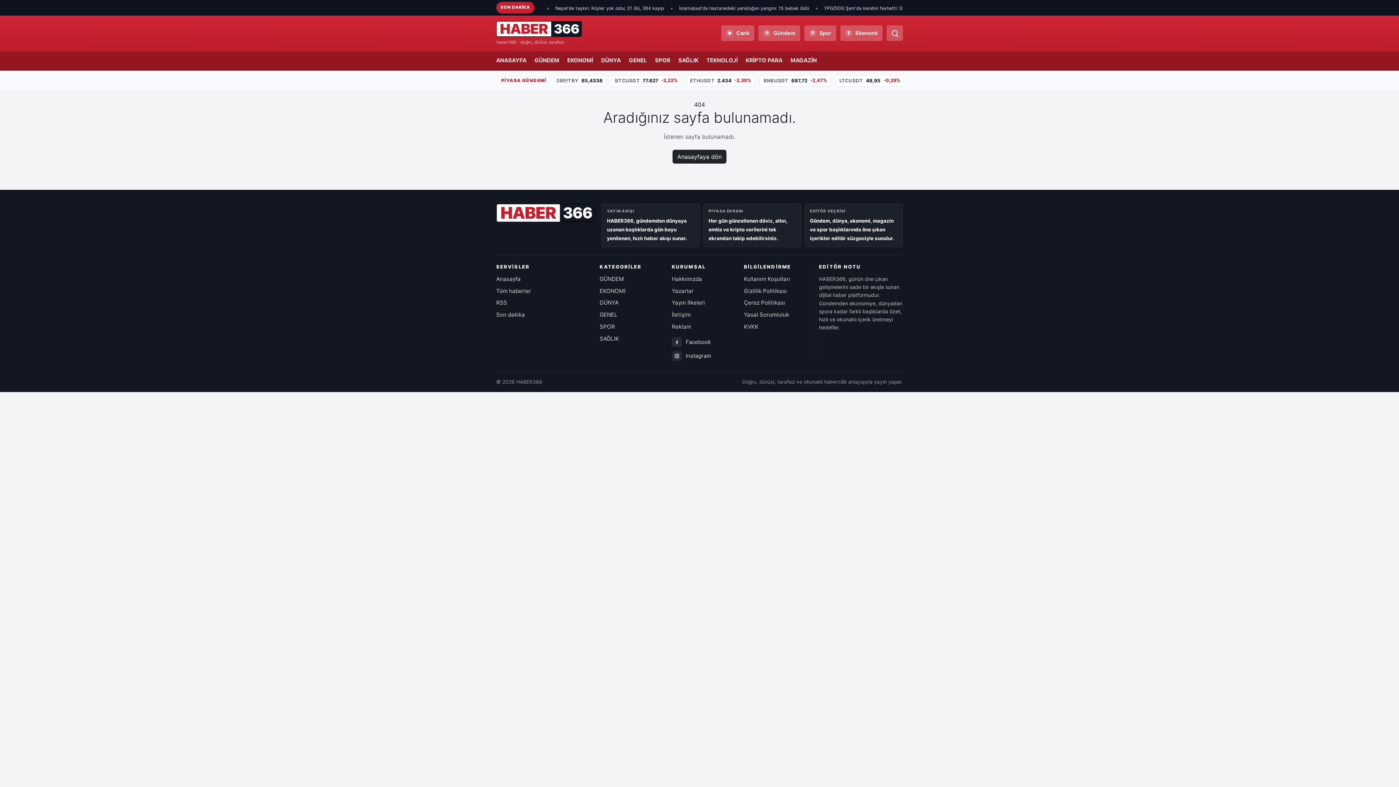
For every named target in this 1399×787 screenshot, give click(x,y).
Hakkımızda (687, 278)
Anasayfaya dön (699, 156)
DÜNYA (611, 60)
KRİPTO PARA (764, 60)
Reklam (681, 326)
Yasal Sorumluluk (766, 314)
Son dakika (510, 314)
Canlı (742, 33)
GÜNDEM (546, 60)
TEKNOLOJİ (722, 60)
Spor (821, 33)
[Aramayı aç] (895, 33)
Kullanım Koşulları (767, 278)
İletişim (681, 314)
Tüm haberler (513, 290)
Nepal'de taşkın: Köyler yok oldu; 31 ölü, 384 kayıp (576, 8)
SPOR (662, 60)
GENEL (638, 60)
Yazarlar (683, 290)
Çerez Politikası (764, 302)
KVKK (751, 326)
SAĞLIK (688, 60)
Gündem (780, 33)
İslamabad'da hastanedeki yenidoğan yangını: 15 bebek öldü (711, 8)
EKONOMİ (580, 60)
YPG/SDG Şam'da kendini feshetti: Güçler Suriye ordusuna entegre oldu (868, 8)
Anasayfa (508, 278)
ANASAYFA (511, 60)
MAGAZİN (804, 60)
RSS (501, 302)
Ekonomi (863, 33)
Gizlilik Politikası (765, 290)
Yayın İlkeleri (688, 302)
